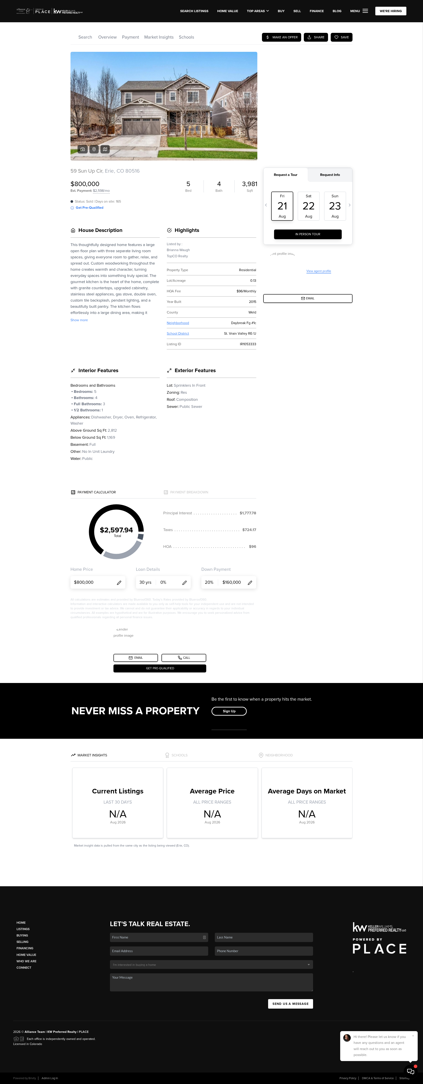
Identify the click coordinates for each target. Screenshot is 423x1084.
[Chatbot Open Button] (411, 1072)
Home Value (227, 11)
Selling (22, 942)
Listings (23, 929)
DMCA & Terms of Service (378, 1078)
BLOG (337, 11)
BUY (281, 11)
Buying (22, 935)
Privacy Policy (348, 1078)
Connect (24, 968)
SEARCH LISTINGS (194, 11)
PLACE (84, 1032)
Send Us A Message (291, 1004)
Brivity (32, 1078)
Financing (25, 948)
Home (21, 923)
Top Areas (256, 11)
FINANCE (317, 11)
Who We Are (26, 961)
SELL (297, 11)
